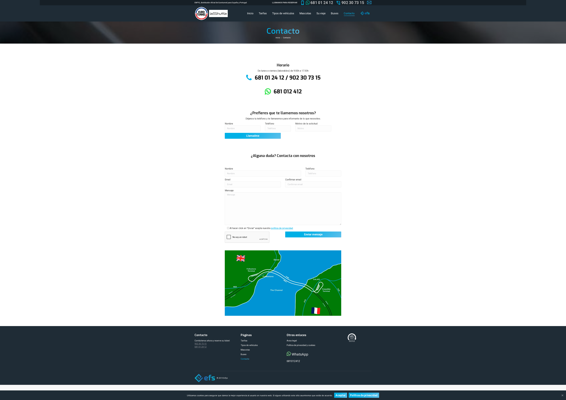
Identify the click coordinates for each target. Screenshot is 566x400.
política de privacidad (282, 228)
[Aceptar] (562, 395)
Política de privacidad (364, 395)
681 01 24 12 (322, 2)
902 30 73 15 (353, 2)
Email (227, 179)
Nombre (229, 123)
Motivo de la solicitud (306, 123)
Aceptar (341, 395)
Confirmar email (293, 179)
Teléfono (269, 123)
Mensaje (229, 190)
